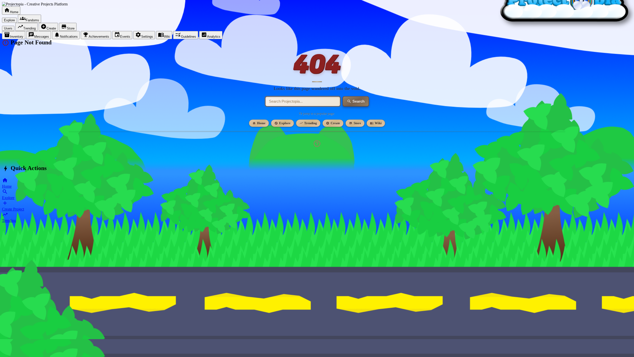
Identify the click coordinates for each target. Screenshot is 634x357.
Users (8, 28)
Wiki (164, 35)
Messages (38, 35)
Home (11, 10)
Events (122, 35)
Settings (144, 35)
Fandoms (29, 18)
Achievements (96, 35)
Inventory (13, 35)
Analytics (210, 35)
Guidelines (185, 35)
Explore (9, 20)
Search (356, 101)
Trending (26, 27)
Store (68, 27)
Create (48, 27)
